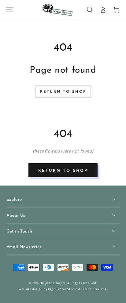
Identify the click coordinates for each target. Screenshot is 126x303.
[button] (89, 10)
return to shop (63, 171)
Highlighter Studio (63, 289)
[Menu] (9, 10)
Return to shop (63, 92)
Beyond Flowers (53, 283)
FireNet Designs (93, 289)
